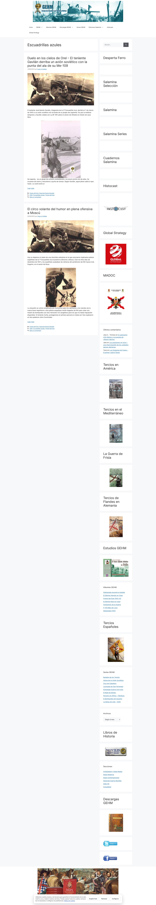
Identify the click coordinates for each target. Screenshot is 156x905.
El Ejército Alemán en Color (113, 595)
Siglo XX (106, 784)
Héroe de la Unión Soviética (113, 680)
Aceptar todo (93, 899)
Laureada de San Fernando (113, 686)
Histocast (110, 27)
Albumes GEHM (51, 27)
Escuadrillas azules (39, 195)
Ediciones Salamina (95, 27)
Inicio (31, 27)
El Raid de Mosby (109, 693)
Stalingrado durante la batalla (114, 592)
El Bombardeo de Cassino (112, 699)
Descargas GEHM (65, 27)
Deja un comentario (35, 197)
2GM (31, 195)
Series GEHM (81, 27)
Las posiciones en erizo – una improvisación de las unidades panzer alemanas (115, 345)
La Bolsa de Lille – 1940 (112, 702)
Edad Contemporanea (111, 778)
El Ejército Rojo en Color (111, 602)
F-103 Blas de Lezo (110, 608)
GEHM (38, 27)
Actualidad (107, 787)
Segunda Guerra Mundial (46, 193)
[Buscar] (126, 45)
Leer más (30, 188)
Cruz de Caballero (109, 683)
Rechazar (104, 899)
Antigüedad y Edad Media (112, 771)
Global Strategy (34, 33)
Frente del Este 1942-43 (112, 598)
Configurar (115, 899)
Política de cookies (69, 900)
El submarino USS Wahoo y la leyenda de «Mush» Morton (115, 337)
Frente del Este (34, 193)
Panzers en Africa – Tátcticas (113, 696)
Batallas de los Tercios (111, 677)
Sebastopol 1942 (109, 611)
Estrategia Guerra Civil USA (113, 690)
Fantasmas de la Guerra (112, 605)
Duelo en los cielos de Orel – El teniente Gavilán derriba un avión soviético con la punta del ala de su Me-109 (57, 61)
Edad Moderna (108, 775)
